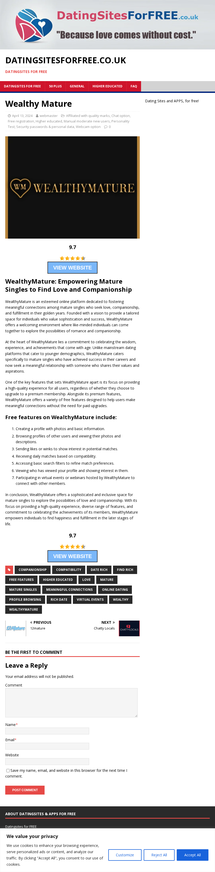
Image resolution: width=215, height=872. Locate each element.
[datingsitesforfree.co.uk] (107, 46)
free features (21, 579)
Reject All (159, 854)
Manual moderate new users (87, 121)
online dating (115, 589)
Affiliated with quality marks (88, 115)
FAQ (134, 86)
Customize (125, 854)
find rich (125, 569)
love (86, 579)
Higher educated (107, 86)
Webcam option (88, 126)
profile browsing (25, 599)
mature (107, 579)
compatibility (68, 569)
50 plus (55, 86)
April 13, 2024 (22, 115)
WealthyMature (23, 609)
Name (10, 724)
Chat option (120, 115)
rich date (59, 599)
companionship (33, 569)
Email (9, 739)
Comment (13, 685)
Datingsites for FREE (22, 86)
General (77, 86)
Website (12, 754)
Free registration (21, 121)
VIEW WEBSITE (72, 268)
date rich (99, 569)
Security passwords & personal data (45, 126)
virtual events (90, 599)
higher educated (58, 579)
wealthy (120, 599)
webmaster (49, 115)
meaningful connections (69, 589)
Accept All (192, 854)
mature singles (23, 589)
